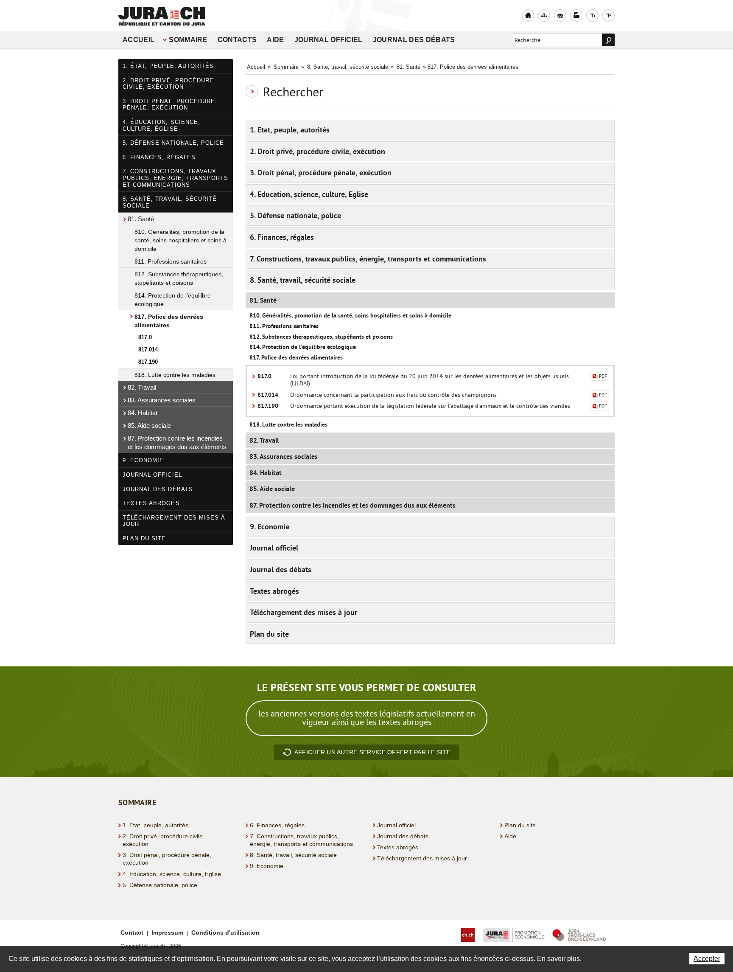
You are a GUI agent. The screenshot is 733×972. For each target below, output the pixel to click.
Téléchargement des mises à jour (174, 521)
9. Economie (269, 526)
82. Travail (142, 387)
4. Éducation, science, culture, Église (161, 125)
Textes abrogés (151, 503)
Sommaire (188, 39)
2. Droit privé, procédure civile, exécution (168, 83)
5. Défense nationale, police (173, 143)
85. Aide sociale (149, 425)
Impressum (167, 932)
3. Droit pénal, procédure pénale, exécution (169, 104)
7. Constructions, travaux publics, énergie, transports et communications (175, 178)
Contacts (237, 39)
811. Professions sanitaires (170, 261)
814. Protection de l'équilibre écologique (172, 299)
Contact (131, 932)
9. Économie (143, 460)
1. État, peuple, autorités (168, 66)
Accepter (707, 958)
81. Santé (141, 218)
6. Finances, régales (159, 157)
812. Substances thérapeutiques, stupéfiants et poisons (178, 278)
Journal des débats (414, 39)
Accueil (138, 39)
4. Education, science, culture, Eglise (309, 194)
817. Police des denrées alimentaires (168, 321)
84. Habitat (142, 412)
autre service (372, 752)
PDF (603, 376)
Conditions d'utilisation (225, 932)
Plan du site (144, 538)
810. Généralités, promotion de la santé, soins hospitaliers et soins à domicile (180, 240)
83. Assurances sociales (162, 400)
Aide (275, 39)
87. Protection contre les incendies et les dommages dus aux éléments (177, 442)
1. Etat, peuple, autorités (290, 130)
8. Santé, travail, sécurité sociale (170, 202)
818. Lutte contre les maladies (174, 374)
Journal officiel (328, 39)
